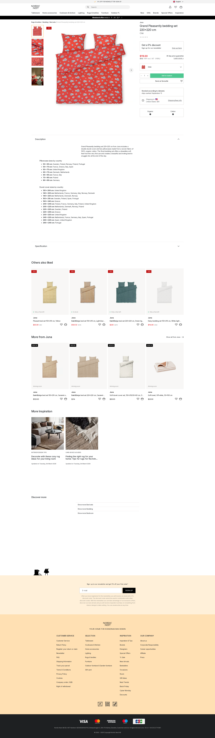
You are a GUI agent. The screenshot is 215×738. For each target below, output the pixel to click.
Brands (156, 13)
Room (122, 674)
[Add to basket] (65, 324)
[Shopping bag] (181, 7)
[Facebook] (100, 703)
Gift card (88, 670)
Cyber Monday (125, 690)
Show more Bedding (85, 509)
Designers (123, 649)
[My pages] (170, 7)
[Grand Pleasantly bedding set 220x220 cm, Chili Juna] (91, 70)
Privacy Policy (61, 674)
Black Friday (124, 686)
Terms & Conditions (63, 670)
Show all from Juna (173, 337)
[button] (144, 37)
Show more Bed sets (85, 505)
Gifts (148, 13)
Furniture (105, 13)
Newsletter (60, 653)
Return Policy (61, 645)
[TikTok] (115, 703)
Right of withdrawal (63, 686)
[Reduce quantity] (141, 75)
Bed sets (53, 22)
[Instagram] (107, 703)
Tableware (35, 13)
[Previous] (51, 70)
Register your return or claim (66, 649)
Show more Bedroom (85, 513)
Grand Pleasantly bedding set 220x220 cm (71, 22)
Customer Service (63, 641)
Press (142, 657)
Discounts (123, 695)
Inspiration (179, 13)
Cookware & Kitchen (92, 645)
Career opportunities (148, 649)
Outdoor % (115, 13)
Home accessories (49, 13)
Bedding (45, 22)
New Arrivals (124, 661)
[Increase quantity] (147, 75)
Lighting (81, 13)
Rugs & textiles (93, 13)
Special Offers (167, 13)
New (142, 13)
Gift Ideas (123, 678)
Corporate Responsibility (149, 645)
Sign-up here (177, 48)
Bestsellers (124, 666)
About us (143, 641)
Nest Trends (124, 682)
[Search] (88, 7)
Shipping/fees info (175, 100)
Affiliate (143, 653)
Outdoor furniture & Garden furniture (98, 666)
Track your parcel (63, 666)
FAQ (57, 657)
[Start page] (35, 7)
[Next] (131, 70)
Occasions (124, 670)
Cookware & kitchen (67, 13)
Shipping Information (64, 661)
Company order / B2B (64, 682)
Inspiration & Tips (126, 641)
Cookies (59, 678)
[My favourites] (175, 7)
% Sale (122, 657)
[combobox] (178, 1)
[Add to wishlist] (61, 324)
